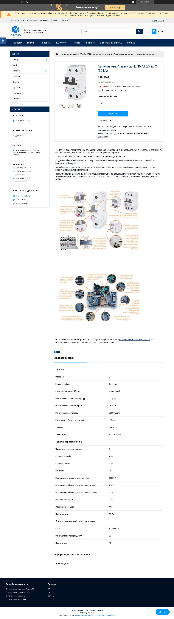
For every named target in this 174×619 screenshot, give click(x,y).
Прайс (77, 43)
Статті (16, 82)
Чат (164, 612)
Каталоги (61, 43)
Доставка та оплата (111, 43)
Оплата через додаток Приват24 (20, 589)
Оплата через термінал (16, 596)
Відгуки (16, 99)
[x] (58, 352)
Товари (31, 43)
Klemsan (51, 596)
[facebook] (55, 352)
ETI (49, 589)
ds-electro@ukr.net (22, 196)
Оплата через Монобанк (16, 599)
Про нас (131, 43)
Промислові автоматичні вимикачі (129, 54)
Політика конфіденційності (105, 615)
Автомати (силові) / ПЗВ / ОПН (77, 54)
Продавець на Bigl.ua (87, 613)
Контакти (90, 43)
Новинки (46, 43)
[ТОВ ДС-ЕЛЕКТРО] (15, 36)
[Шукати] (139, 31)
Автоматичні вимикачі (102, 54)
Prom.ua (100, 610)
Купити (113, 113)
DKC (49, 592)
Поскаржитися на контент (84, 615)
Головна (17, 43)
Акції (15, 65)
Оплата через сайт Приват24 (18, 592)
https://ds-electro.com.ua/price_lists (134, 339)
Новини (16, 76)
